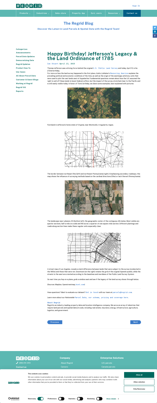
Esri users (96, 13)
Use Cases (20, 72)
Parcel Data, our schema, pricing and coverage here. (102, 297)
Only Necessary (139, 389)
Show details (111, 399)
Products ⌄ (25, 13)
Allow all (139, 375)
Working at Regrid (24, 84)
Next (136, 322)
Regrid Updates (23, 64)
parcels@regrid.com (122, 292)
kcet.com (80, 284)
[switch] (61, 398)
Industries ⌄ (42, 13)
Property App (78, 13)
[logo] (29, 6)
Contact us (132, 13)
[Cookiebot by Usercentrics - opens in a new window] (13, 398)
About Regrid (67, 363)
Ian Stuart (52, 64)
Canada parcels (108, 367)
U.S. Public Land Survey (105, 68)
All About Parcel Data (26, 76)
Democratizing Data (25, 60)
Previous (55, 322)
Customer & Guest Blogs (27, 80)
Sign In (136, 6)
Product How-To (23, 68)
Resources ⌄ (114, 13)
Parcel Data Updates (25, 57)
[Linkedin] (155, 32)
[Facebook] (155, 36)
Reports (19, 91)
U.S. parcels (106, 363)
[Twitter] (155, 28)
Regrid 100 (21, 87)
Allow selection (139, 382)
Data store (60, 13)
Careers (64, 367)
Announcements (23, 53)
